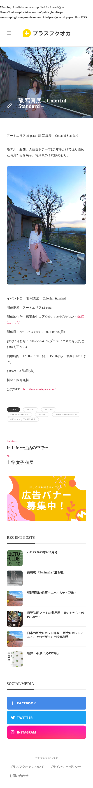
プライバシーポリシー (65, 766)
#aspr (42, 414)
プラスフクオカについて (26, 766)
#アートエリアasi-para (22, 419)
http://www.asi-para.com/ (39, 389)
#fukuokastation (66, 414)
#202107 (31, 409)
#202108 (49, 409)
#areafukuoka (19, 414)
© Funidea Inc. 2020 (46, 758)
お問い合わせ (18, 775)
